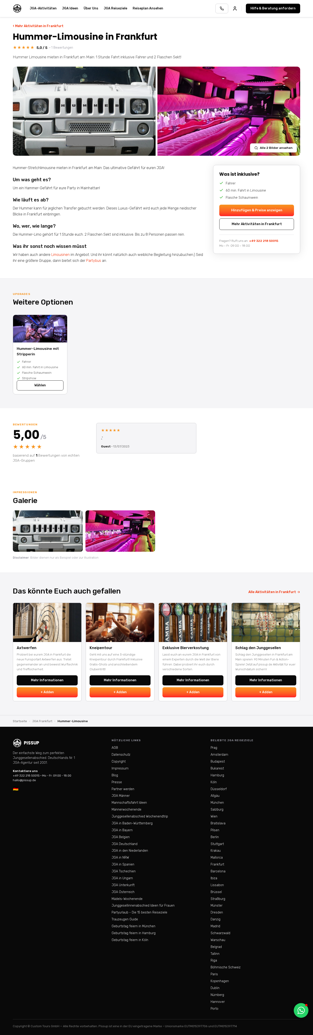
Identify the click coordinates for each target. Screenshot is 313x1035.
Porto (214, 1009)
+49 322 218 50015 (263, 240)
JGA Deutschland (124, 844)
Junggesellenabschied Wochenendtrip (140, 816)
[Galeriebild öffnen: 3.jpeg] (120, 531)
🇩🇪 (16, 788)
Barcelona (218, 871)
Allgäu (215, 796)
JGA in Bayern (122, 830)
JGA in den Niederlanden (130, 851)
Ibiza (214, 878)
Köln (214, 782)
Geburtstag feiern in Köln (130, 940)
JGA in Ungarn (122, 878)
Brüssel (216, 892)
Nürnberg (217, 995)
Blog (115, 775)
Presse (117, 782)
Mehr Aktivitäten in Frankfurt (38, 26)
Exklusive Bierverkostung (185, 648)
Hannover (218, 1002)
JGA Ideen (70, 8)
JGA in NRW (120, 858)
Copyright (119, 762)
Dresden (217, 912)
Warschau (218, 940)
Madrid (215, 926)
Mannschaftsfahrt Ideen (129, 803)
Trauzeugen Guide (125, 919)
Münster (216, 906)
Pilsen (215, 830)
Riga (214, 960)
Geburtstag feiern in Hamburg (134, 933)
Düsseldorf (219, 789)
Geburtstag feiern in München (133, 926)
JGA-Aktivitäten (43, 8)
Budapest (218, 762)
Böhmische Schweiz (226, 967)
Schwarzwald (220, 933)
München (217, 803)
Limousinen (60, 254)
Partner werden (123, 789)
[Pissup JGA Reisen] (17, 8)
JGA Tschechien (124, 871)
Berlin (215, 837)
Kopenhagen (220, 981)
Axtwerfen (26, 648)
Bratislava (218, 823)
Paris (214, 974)
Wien (214, 816)
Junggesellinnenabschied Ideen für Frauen (143, 906)
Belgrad (216, 947)
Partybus (93, 260)
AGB (115, 748)
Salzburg (217, 810)
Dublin (215, 988)
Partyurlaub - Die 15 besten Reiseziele (139, 912)
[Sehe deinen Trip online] (234, 8)
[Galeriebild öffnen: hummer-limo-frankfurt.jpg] (48, 531)
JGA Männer (121, 796)
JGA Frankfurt (42, 721)
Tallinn (215, 954)
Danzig (215, 919)
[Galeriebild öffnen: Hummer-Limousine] (84, 111)
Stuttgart (217, 844)
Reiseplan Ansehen (148, 8)
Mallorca (217, 858)
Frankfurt (217, 864)
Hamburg (217, 775)
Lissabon (217, 885)
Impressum (120, 768)
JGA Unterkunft (123, 885)
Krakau (216, 851)
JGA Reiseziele (115, 8)
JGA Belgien (121, 837)
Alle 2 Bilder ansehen (276, 148)
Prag (214, 748)
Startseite (20, 721)
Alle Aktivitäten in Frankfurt (274, 592)
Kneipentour (101, 648)
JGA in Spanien (123, 864)
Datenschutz (121, 755)
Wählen (40, 385)
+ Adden (47, 692)
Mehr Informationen (47, 680)
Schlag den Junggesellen (258, 648)
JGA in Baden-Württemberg (132, 823)
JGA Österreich (123, 892)
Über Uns (91, 8)
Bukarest (217, 768)
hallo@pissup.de (24, 780)
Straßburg (218, 899)
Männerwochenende (126, 810)
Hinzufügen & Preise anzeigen (256, 210)
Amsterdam (219, 755)
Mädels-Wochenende (127, 899)
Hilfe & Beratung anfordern (273, 8)
